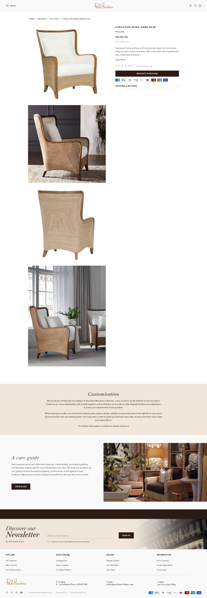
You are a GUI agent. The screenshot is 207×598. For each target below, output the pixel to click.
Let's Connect (163, 560)
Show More (120, 59)
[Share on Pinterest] (129, 66)
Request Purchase (147, 73)
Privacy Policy (61, 592)
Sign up (126, 535)
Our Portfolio (112, 565)
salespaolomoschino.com (119, 584)
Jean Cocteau (62, 565)
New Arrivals (11, 565)
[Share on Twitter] (126, 66)
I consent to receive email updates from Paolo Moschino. (70, 541)
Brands (42, 19)
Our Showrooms (13, 569)
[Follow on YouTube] (21, 592)
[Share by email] (132, 66)
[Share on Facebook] (122, 66)
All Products (11, 560)
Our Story (110, 569)
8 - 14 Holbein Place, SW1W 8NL (72, 584)
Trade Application (165, 565)
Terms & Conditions (78, 592)
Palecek (54, 19)
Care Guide (162, 569)
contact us (124, 426)
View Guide (21, 486)
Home (32, 19)
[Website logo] (16, 582)
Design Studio (112, 560)
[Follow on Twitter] (12, 592)
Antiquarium (61, 560)
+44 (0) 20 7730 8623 (166, 584)
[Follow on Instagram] (16, 592)
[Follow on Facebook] (7, 592)
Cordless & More (63, 569)
